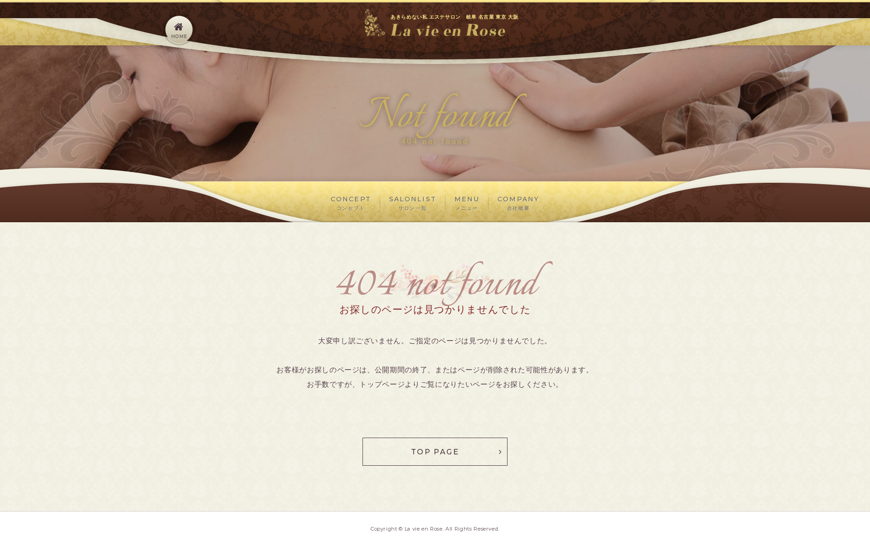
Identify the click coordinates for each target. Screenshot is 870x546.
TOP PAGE (435, 451)
